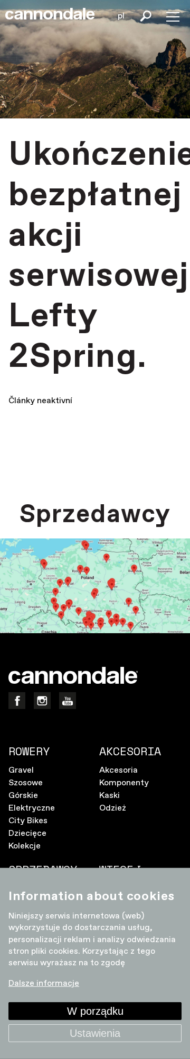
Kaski (109, 795)
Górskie (23, 795)
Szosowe (25, 782)
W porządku (95, 1011)
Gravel (21, 770)
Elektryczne (31, 808)
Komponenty (124, 782)
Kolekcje (24, 846)
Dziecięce (27, 833)
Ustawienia (95, 1033)
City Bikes (28, 820)
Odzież (112, 808)
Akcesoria (118, 770)
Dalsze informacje (43, 983)
